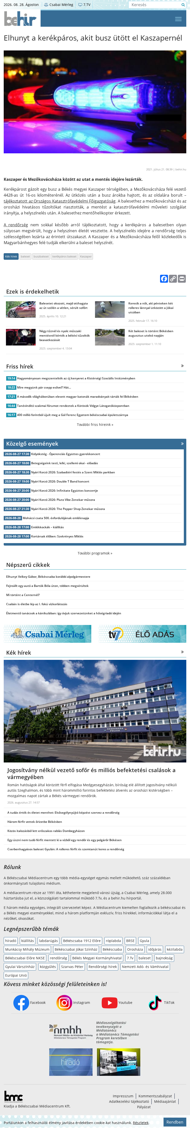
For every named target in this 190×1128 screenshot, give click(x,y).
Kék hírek (11, 256)
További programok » (95, 553)
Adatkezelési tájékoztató (129, 1101)
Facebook (37, 1002)
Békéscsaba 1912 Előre (82, 940)
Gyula (144, 940)
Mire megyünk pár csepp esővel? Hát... (44, 387)
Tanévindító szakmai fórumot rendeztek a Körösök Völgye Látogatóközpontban (73, 406)
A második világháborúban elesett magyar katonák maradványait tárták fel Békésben (77, 396)
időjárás (155, 949)
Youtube (125, 1002)
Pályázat (144, 1107)
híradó (10, 940)
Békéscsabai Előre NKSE (25, 958)
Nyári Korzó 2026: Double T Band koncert (60, 481)
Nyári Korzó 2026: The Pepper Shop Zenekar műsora (68, 509)
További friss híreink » (95, 424)
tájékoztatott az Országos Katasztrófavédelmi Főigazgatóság (60, 201)
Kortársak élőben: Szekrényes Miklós (57, 536)
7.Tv (130, 958)
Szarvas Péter (72, 966)
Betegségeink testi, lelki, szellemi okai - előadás (64, 463)
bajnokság (164, 958)
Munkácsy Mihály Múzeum (27, 949)
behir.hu (180, 169)
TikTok (168, 1002)
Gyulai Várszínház (20, 966)
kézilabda (175, 949)
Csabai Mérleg (60, 4)
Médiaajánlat (165, 1101)
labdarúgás (48, 940)
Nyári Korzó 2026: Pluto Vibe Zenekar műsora (63, 500)
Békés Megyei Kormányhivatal (97, 958)
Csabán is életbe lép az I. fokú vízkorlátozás (36, 604)
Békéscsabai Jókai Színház (76, 949)
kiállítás (27, 940)
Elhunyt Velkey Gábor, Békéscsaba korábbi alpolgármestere (48, 577)
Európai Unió (16, 975)
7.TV (86, 4)
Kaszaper (86, 256)
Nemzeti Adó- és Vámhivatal (145, 966)
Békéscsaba (112, 949)
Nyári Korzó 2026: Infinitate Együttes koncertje (64, 490)
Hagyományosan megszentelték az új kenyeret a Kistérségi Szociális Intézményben (76, 378)
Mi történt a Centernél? (23, 595)
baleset (25, 256)
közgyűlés (48, 966)
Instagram (81, 1002)
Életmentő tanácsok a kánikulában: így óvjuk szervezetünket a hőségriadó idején (63, 613)
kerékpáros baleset (64, 256)
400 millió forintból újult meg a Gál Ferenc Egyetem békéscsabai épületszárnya (72, 415)
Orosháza (135, 949)
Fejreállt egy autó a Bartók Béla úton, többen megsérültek (47, 586)
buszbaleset (41, 256)
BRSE (130, 940)
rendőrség (58, 958)
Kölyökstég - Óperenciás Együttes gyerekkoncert (65, 454)
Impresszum (123, 1096)
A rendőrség (16, 225)
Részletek (140, 1122)
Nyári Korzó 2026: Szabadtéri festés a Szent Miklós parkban (73, 472)
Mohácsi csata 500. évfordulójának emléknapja (56, 518)
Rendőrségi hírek (103, 966)
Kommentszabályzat (155, 1096)
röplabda (113, 940)
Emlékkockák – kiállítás (47, 527)
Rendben (174, 1122)
